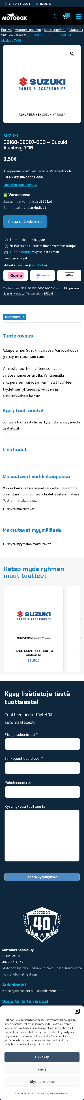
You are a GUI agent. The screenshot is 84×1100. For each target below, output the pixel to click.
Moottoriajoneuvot (28, 29)
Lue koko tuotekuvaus (20, 184)
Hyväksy (42, 1057)
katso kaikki (38, 265)
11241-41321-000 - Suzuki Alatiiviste (33, 653)
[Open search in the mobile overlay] (55, 16)
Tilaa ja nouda (20, 252)
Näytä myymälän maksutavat (28, 544)
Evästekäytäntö (24, 1093)
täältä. (62, 990)
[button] (77, 1011)
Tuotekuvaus (14, 317)
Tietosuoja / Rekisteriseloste (51, 1093)
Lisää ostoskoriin (25, 221)
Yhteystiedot (19, 4)
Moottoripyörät (55, 29)
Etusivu (6, 29)
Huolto (45, 4)
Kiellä (42, 1069)
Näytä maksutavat (20, 508)
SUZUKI (48, 293)
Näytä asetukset (42, 1082)
